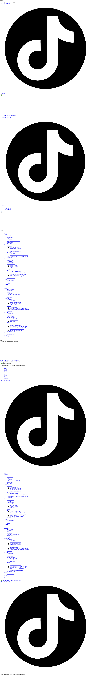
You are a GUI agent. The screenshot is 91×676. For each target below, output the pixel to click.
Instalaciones (10, 242)
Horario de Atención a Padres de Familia (19, 255)
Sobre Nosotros (10, 235)
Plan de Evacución (11, 278)
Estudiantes (9, 246)
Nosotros (6, 234)
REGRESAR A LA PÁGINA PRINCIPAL (10, 360)
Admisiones (9, 261)
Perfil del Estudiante (14, 247)
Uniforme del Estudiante (15, 251)
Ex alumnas (9, 257)
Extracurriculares (10, 262)
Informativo (6, 281)
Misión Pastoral (10, 280)
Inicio (5, 233)
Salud (8, 270)
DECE (8, 269)
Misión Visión (10, 237)
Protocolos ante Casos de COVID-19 (18, 274)
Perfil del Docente (14, 253)
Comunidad (6, 244)
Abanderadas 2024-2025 (15, 250)
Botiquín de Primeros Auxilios (16, 276)
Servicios (6, 258)
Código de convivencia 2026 (13, 241)
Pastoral (5, 279)
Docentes (9, 252)
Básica (5, 370)
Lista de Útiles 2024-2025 (15, 248)
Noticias (8, 283)
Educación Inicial (13, 265)
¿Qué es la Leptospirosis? (15, 271)
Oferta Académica (11, 264)
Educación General (14, 266)
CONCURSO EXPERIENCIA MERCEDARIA (18, 256)
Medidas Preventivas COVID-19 (17, 275)
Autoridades (9, 239)
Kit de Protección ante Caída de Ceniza (18, 273)
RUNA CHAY (10, 260)
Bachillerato (12, 267)
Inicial (5, 369)
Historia (8, 238)
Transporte (9, 243)
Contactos (6, 284)
